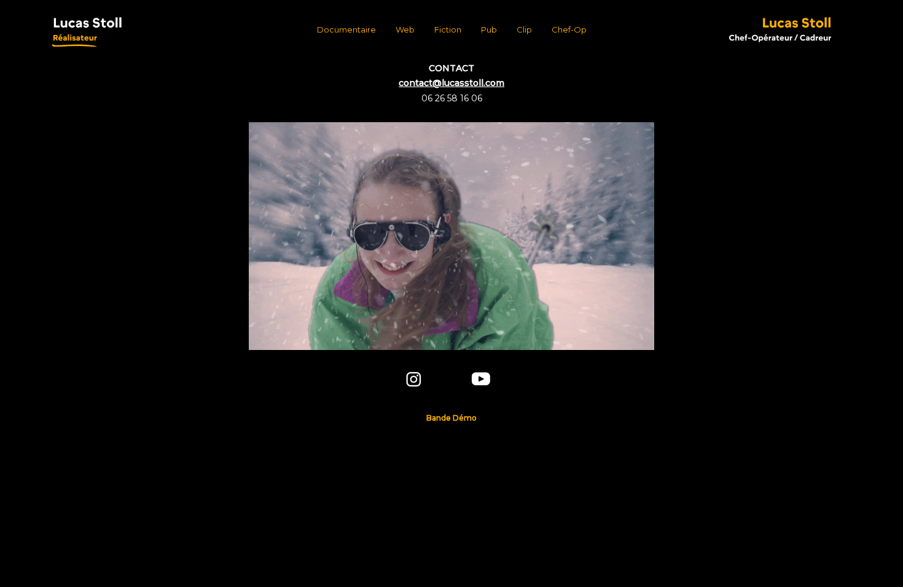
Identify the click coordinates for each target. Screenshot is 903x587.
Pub (489, 29)
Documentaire (346, 29)
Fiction (447, 29)
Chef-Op (569, 29)
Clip (524, 29)
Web (405, 29)
